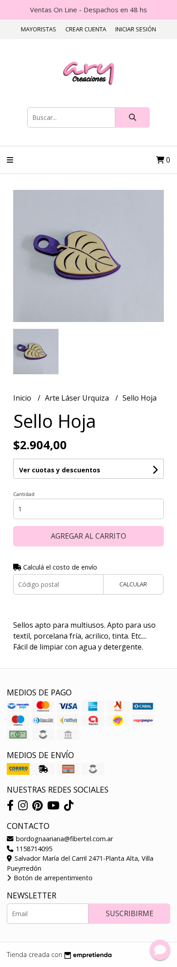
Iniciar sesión (135, 29)
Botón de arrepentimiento (52, 877)
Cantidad (23, 494)
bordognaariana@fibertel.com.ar (63, 838)
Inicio (23, 398)
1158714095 (33, 848)
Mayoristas (38, 29)
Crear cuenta (85, 29)
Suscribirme (129, 913)
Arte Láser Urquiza (78, 398)
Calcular (133, 584)
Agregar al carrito (88, 536)
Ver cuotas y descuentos (59, 470)
